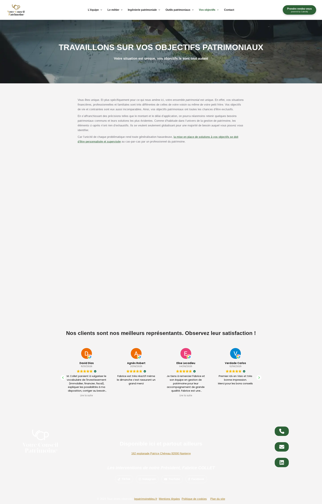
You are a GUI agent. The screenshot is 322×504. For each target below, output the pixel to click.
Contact (229, 9)
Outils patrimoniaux (178, 9)
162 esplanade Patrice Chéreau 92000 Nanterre (161, 453)
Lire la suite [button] (136, 395)
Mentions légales (169, 498)
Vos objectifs (207, 9)
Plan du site (217, 498)
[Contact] (281, 431)
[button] (100, 9)
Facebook (197, 479)
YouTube (174, 479)
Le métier (113, 9)
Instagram (149, 479)
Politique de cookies (194, 498)
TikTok (126, 479)
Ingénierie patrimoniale (142, 9)
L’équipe (93, 9)
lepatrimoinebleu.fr (145, 498)
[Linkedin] (281, 462)
